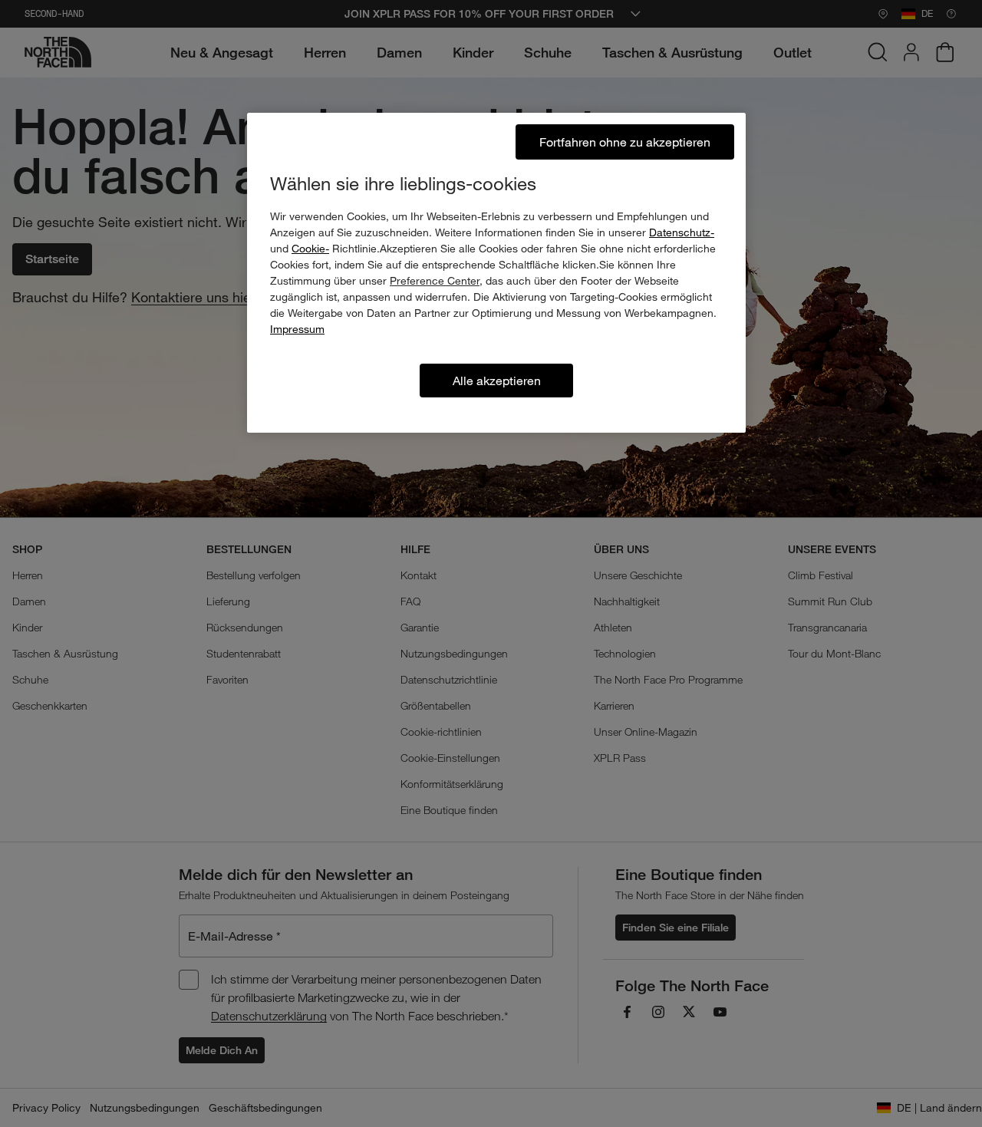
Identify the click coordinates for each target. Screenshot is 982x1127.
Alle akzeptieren (497, 380)
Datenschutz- (681, 232)
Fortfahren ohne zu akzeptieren (624, 141)
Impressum (297, 328)
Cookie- (310, 248)
